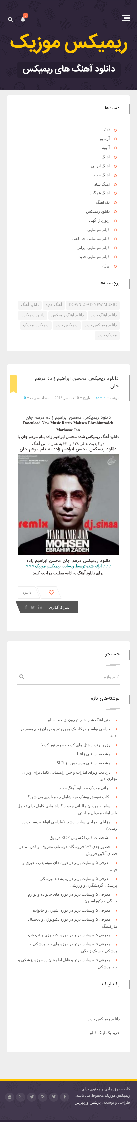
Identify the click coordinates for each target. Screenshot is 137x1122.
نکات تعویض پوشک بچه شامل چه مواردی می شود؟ (69, 797)
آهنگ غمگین (100, 193)
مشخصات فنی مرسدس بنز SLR (83, 763)
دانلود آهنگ (30, 304)
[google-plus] (20, 1097)
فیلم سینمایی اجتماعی (91, 238)
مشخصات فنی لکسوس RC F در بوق (80, 837)
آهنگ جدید (101, 175)
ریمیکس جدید (67, 325)
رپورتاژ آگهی (99, 220)
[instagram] (42, 1097)
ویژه (106, 265)
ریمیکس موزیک (36, 325)
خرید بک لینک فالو (105, 1032)
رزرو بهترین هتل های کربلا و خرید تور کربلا (75, 745)
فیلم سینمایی (98, 229)
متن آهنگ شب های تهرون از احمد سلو (79, 720)
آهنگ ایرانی (100, 166)
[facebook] (64, 1097)
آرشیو (105, 138)
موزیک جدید (107, 335)
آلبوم (106, 147)
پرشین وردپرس (88, 1102)
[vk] (31, 1097)
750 (107, 129)
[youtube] (9, 1097)
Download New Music (93, 304)
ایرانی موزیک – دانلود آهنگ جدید (84, 788)
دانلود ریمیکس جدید (101, 325)
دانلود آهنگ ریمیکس (67, 315)
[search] (10, 19)
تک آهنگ (103, 202)
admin (101, 398)
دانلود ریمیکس (98, 211)
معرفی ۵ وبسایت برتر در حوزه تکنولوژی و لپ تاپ (69, 935)
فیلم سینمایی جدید (94, 256)
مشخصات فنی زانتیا (93, 754)
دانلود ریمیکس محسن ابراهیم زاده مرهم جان (68, 417)
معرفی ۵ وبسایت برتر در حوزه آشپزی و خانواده (71, 910)
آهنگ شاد (102, 184)
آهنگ (106, 157)
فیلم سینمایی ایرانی (93, 247)
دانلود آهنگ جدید (104, 315)
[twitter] (53, 1097)
